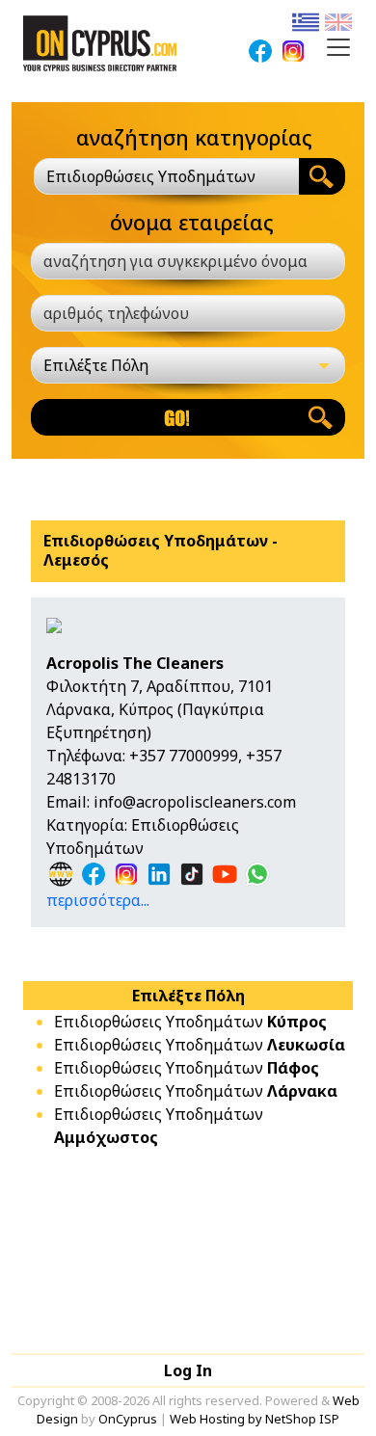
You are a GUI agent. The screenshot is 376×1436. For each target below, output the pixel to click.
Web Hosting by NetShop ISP (254, 1418)
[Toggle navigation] (338, 47)
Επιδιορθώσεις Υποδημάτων (190, 1021)
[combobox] (166, 176)
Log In (188, 1370)
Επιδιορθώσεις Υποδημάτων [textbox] (150, 176)
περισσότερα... (97, 900)
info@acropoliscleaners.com (195, 801)
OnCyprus (127, 1418)
